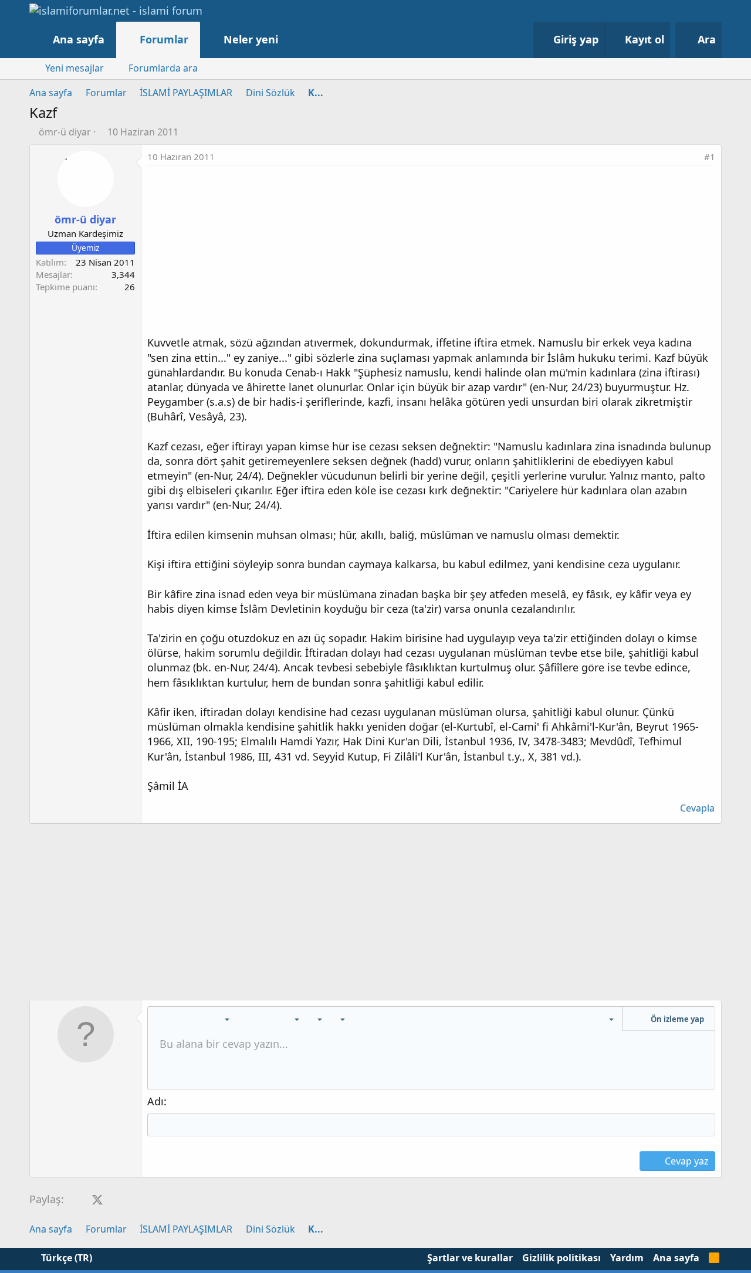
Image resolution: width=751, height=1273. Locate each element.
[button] (290, 39)
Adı (155, 1101)
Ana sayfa (78, 39)
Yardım (627, 1257)
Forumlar (164, 39)
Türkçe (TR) (65, 1257)
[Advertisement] (431, 253)
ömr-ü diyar (65, 131)
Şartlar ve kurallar (470, 1257)
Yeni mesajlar (74, 68)
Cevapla (697, 808)
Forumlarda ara (163, 68)
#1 (709, 156)
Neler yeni (251, 39)
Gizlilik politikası (561, 1257)
